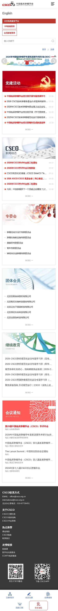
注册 (52, 49)
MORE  (29, 129)
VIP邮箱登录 (9, 26)
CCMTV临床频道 (9, 556)
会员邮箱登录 (9, 33)
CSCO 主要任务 (9, 514)
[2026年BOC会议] (29, 60)
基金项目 (6, 531)
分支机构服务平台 (11, 21)
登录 (44, 49)
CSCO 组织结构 (9, 517)
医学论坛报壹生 (8, 552)
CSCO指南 (6, 535)
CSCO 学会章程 (9, 521)
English (7, 13)
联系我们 (6, 538)
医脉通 (5, 549)
